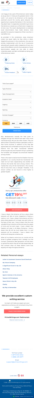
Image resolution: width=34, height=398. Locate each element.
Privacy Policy (19, 385)
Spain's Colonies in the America (12, 275)
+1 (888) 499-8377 (17, 357)
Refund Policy (27, 385)
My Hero (5, 272)
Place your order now (17, 311)
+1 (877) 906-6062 (17, 355)
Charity (5, 284)
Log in (30, 2)
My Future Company (9, 262)
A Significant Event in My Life (12, 265)
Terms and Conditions (8, 385)
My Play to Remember (9, 287)
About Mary (6, 269)
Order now (21, 2)
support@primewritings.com (17, 362)
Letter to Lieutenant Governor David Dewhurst (17, 259)
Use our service (17, 209)
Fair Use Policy (17, 387)
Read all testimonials (16, 320)
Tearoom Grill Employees (10, 278)
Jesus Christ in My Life (9, 281)
